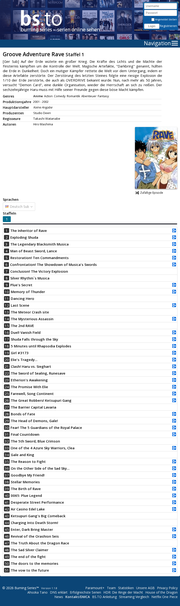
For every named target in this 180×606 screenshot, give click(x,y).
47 (7, 543)
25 (7, 393)
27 (7, 407)
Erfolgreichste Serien (85, 592)
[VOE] (174, 231)
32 (7, 441)
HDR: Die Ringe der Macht (123, 592)
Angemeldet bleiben (165, 19)
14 (7, 318)
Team (111, 588)
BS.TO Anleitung (104, 597)
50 (7, 563)
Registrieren (168, 26)
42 (7, 509)
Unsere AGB (145, 588)
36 (7, 468)
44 (7, 522)
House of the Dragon (161, 592)
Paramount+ (95, 588)
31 (7, 434)
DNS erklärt (59, 592)
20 (7, 359)
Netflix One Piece (164, 597)
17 (7, 339)
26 (7, 400)
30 (7, 427)
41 (7, 502)
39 (7, 488)
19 (7, 352)
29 (7, 420)
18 (7, 346)
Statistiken (126, 588)
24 (7, 386)
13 (7, 312)
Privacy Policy (167, 588)
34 (7, 454)
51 (7, 570)
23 (7, 380)
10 (7, 291)
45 (7, 529)
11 (7, 298)
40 (7, 495)
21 (7, 366)
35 (7, 461)
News (58, 597)
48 (7, 549)
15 (7, 325)
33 (7, 448)
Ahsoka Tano (37, 592)
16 (7, 332)
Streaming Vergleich (134, 597)
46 (7, 536)
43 (7, 515)
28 (7, 414)
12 (7, 305)
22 (7, 373)
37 (7, 475)
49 (7, 556)
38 (7, 482)
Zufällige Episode (151, 193)
